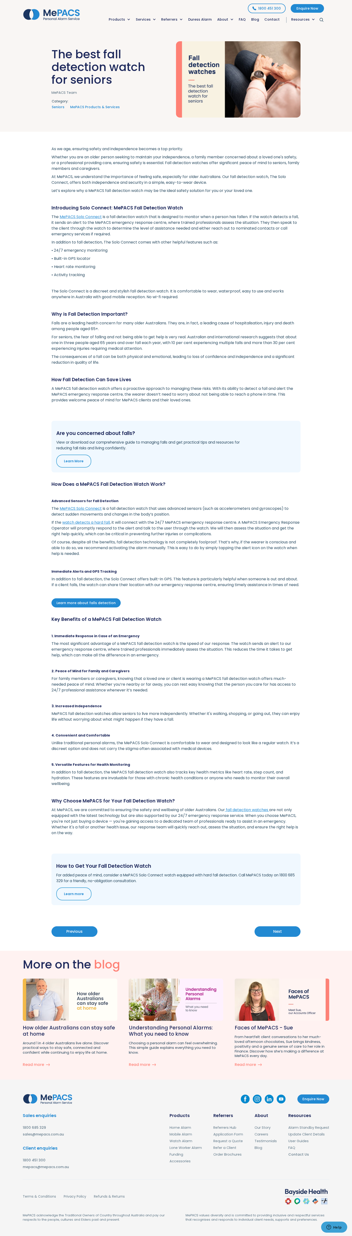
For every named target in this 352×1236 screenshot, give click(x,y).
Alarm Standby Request (308, 1127)
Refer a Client (224, 1147)
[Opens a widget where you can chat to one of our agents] (334, 1228)
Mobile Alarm (181, 1134)
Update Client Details (306, 1134)
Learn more (74, 893)
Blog (255, 19)
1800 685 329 (34, 1127)
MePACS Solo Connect (81, 217)
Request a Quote (228, 1141)
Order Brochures (227, 1154)
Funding (176, 1154)
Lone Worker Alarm (186, 1147)
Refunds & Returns (109, 1196)
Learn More (74, 461)
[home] (51, 13)
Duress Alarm (200, 19)
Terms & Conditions (39, 1196)
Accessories (180, 1161)
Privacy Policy (75, 1196)
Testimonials (266, 1141)
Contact (272, 19)
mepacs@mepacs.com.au (46, 1167)
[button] (119, 20)
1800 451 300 (34, 1160)
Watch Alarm (181, 1141)
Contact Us (298, 1154)
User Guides (298, 1141)
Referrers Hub (224, 1127)
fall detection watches (247, 810)
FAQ (242, 19)
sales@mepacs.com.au (43, 1134)
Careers (261, 1134)
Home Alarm (180, 1127)
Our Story (263, 1127)
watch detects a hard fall (86, 522)
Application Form (228, 1134)
